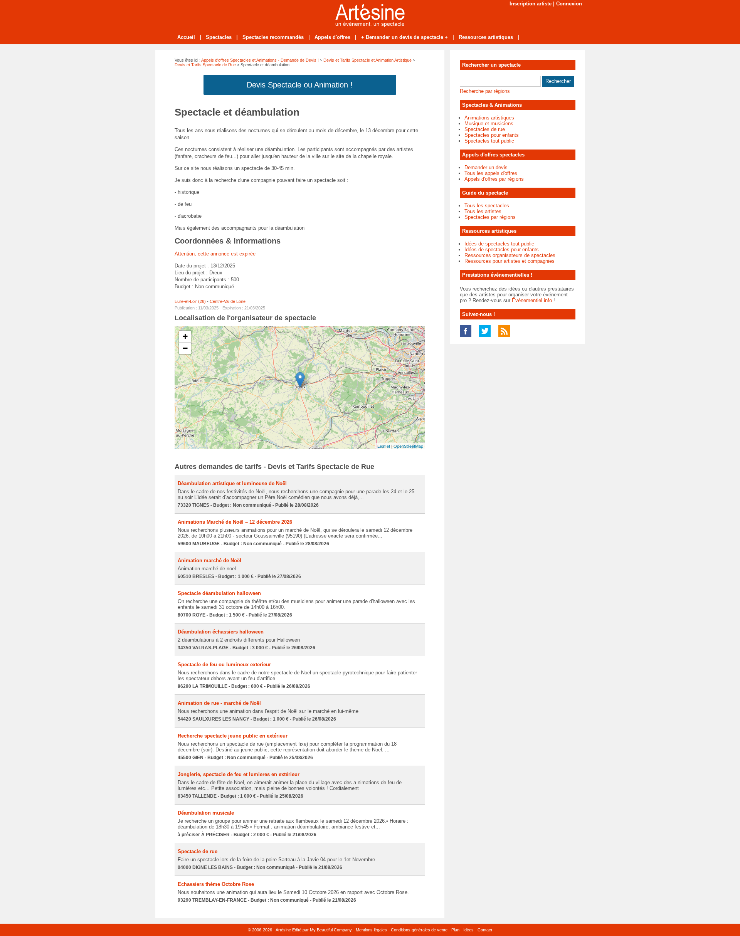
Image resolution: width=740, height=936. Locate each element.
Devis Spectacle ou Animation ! (300, 85)
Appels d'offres (332, 37)
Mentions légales (371, 930)
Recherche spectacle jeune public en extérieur (233, 736)
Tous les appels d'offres (490, 173)
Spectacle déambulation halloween (219, 593)
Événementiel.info (532, 300)
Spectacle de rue (197, 851)
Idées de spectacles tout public (499, 244)
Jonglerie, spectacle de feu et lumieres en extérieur (238, 774)
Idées (468, 930)
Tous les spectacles (486, 205)
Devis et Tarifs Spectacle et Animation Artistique (367, 60)
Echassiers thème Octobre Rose (216, 884)
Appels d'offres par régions (494, 179)
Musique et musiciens (488, 123)
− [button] (185, 348)
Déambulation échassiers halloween (221, 632)
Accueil (186, 37)
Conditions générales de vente (419, 930)
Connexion (569, 4)
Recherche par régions (485, 91)
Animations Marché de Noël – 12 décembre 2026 (235, 522)
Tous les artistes (482, 211)
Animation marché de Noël (209, 560)
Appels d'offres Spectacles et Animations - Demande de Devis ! (260, 60)
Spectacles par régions (490, 217)
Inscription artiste (531, 4)
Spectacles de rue (484, 129)
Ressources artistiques (486, 37)
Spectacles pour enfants (491, 135)
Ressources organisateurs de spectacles (509, 255)
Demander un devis (486, 167)
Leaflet (383, 446)
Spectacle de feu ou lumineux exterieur (224, 664)
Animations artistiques (489, 118)
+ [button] (185, 336)
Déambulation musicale (206, 813)
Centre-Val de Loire (228, 301)
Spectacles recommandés (273, 37)
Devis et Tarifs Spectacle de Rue (205, 64)
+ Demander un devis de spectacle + (404, 37)
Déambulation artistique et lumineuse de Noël (232, 483)
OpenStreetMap (408, 446)
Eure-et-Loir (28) (190, 301)
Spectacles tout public (489, 141)
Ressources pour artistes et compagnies (509, 261)
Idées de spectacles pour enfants (501, 249)
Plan (455, 930)
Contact (485, 930)
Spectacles (219, 37)
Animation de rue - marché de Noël (219, 703)
